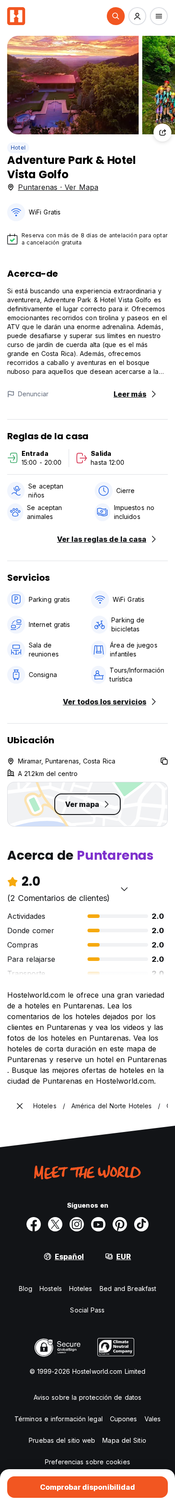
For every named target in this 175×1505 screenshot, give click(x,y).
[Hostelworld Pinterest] (120, 1224)
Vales (152, 1419)
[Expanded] (20, 1106)
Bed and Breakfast (128, 1288)
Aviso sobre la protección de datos (87, 1397)
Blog (25, 1288)
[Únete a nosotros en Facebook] (33, 1224)
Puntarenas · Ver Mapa (58, 187)
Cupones (123, 1419)
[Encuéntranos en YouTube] (98, 1224)
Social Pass (87, 1310)
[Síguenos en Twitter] (55, 1224)
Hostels (50, 1288)
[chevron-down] (124, 889)
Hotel (18, 147)
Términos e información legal (58, 1419)
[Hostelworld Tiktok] (141, 1224)
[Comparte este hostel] (162, 132)
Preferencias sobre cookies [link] (87, 1462)
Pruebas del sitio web (62, 1440)
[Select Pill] (116, 16)
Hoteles (80, 1288)
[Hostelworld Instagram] (77, 1224)
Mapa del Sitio (124, 1440)
